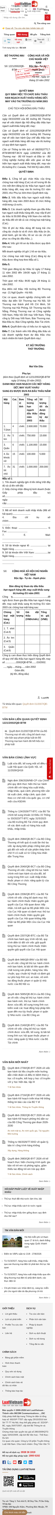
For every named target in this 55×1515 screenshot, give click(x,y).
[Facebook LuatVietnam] (4, 1462)
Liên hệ (8, 1333)
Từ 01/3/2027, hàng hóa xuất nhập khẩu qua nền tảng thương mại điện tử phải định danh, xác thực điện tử (27, 1277)
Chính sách (27, 1174)
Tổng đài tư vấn (36, 1344)
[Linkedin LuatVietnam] (30, 1462)
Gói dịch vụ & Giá (26, 9)
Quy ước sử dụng (13, 1371)
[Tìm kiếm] (47, 17)
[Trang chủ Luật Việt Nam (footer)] (26, 1402)
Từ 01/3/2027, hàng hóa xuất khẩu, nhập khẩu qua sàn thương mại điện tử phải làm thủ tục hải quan (27, 1264)
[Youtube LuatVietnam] (14, 1462)
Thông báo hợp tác (14, 1391)
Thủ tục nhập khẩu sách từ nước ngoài (22, 1205)
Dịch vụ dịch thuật (37, 1333)
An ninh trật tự (14, 1131)
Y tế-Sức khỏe (14, 1087)
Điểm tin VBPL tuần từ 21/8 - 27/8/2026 (22, 1254)
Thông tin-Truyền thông (33, 1107)
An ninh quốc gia (29, 1131)
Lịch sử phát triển (13, 1319)
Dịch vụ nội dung (37, 1338)
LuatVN (45, 698)
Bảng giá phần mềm (14, 1357)
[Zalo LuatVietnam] (9, 1462)
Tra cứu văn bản (36, 1314)
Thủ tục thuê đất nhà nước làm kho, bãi (23, 1198)
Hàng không (23, 1150)
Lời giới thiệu (11, 1314)
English (39, 9)
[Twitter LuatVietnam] (25, 1462)
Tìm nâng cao (43, 23)
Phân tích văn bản (37, 1319)
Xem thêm (44, 1052)
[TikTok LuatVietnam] (20, 1462)
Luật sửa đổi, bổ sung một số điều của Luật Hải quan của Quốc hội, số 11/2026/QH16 (29, 767)
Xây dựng (12, 1150)
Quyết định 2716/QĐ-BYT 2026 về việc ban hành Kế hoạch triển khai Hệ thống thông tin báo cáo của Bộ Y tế (29, 1099)
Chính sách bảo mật (14, 1377)
